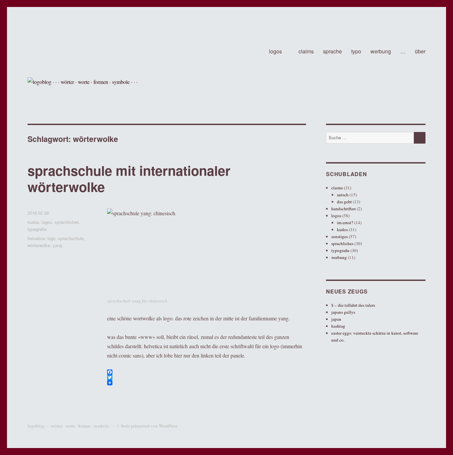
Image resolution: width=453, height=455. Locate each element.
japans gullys (343, 312)
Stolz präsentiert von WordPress (149, 426)
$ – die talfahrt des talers (353, 305)
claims (306, 51)
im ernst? (345, 223)
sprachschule (71, 238)
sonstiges (339, 236)
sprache (332, 51)
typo (356, 51)
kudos (33, 222)
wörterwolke (39, 245)
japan (336, 319)
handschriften (343, 209)
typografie (37, 229)
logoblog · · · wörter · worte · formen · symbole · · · (71, 426)
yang (57, 245)
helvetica (36, 238)
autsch (343, 195)
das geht (344, 202)
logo (51, 238)
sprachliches (67, 222)
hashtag (338, 326)
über (420, 51)
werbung (380, 51)
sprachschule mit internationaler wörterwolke (129, 178)
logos (275, 51)
